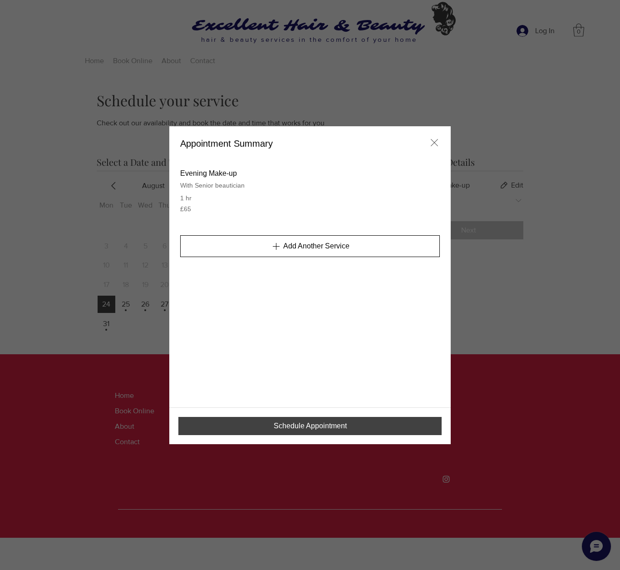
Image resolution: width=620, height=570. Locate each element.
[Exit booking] (434, 142)
